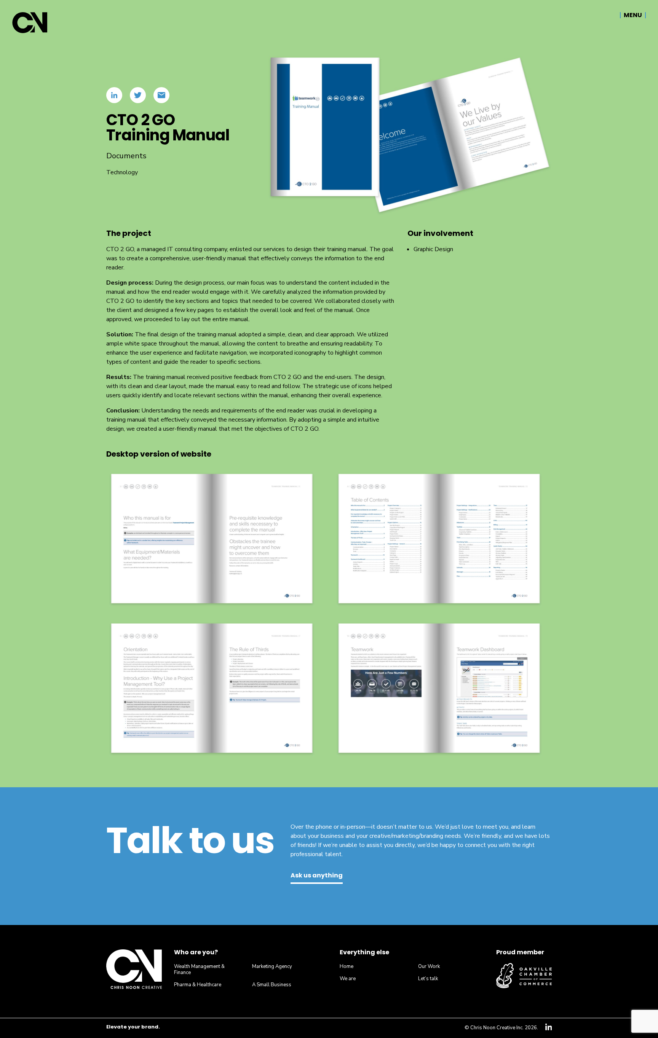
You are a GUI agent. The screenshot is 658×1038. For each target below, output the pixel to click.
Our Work (429, 966)
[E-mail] (161, 95)
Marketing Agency (272, 966)
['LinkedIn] (114, 95)
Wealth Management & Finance (199, 969)
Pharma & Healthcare (197, 984)
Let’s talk (428, 978)
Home (346, 966)
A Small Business (271, 984)
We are (348, 978)
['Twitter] (138, 95)
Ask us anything (317, 876)
